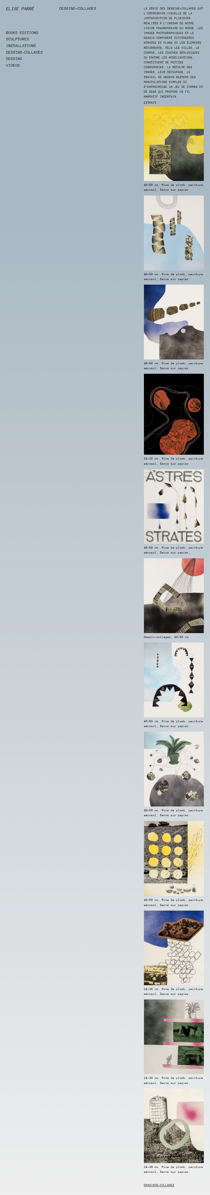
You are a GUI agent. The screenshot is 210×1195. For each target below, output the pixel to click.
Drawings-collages (159, 1185)
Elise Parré (20, 8)
